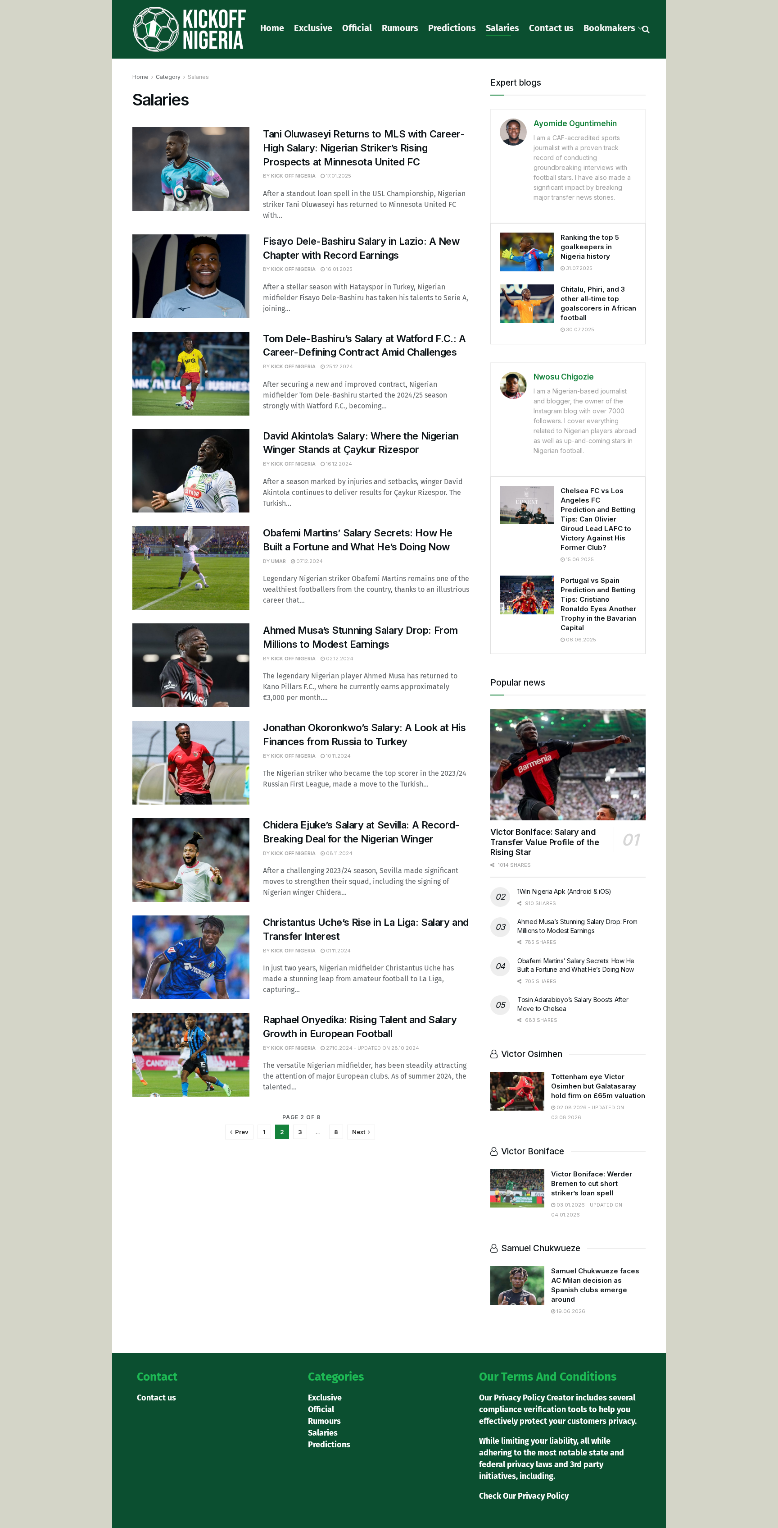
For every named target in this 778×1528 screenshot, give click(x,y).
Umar (278, 561)
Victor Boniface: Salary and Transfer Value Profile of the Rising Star (544, 842)
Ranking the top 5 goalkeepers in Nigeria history (590, 247)
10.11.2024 (338, 756)
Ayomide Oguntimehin (575, 123)
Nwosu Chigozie (564, 376)
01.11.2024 (338, 950)
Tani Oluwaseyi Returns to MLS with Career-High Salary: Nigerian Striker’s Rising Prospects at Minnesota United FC (364, 148)
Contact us (551, 28)
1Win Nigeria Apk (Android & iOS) (564, 891)
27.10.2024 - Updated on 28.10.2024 (372, 1048)
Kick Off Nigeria (293, 176)
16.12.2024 (338, 464)
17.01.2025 (338, 176)
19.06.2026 (570, 1311)
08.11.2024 (339, 853)
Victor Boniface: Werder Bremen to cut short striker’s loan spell (591, 1183)
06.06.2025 (580, 639)
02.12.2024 (339, 658)
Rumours (400, 28)
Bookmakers (609, 28)
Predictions (452, 28)
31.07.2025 (579, 268)
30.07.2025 (579, 329)
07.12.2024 (309, 561)
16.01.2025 (339, 269)
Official (357, 28)
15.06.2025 (579, 559)
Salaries (502, 28)
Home (272, 28)
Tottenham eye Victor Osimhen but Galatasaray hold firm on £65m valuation (598, 1086)
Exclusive (313, 28)
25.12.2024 (339, 366)
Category (168, 76)
